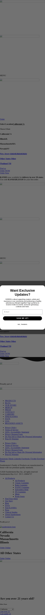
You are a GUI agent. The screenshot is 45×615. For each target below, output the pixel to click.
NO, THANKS (22, 324)
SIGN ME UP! (22, 318)
